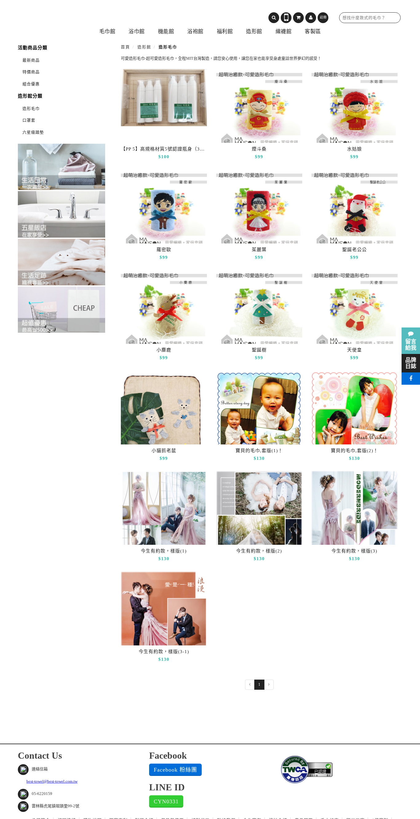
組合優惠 (31, 84)
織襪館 (283, 31)
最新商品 (31, 60)
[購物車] (298, 17)
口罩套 (28, 120)
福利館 (225, 31)
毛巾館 (107, 31)
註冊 (323, 17)
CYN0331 (166, 801)
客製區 (313, 31)
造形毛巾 (31, 108)
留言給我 (410, 345)
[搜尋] (273, 17)
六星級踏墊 (33, 132)
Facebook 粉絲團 (175, 770)
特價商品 (31, 72)
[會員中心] (310, 17)
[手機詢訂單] (286, 17)
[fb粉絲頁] (411, 378)
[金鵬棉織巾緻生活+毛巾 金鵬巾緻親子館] (70, 15)
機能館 (166, 31)
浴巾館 (137, 31)
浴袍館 (195, 31)
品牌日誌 (410, 363)
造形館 (254, 31)
